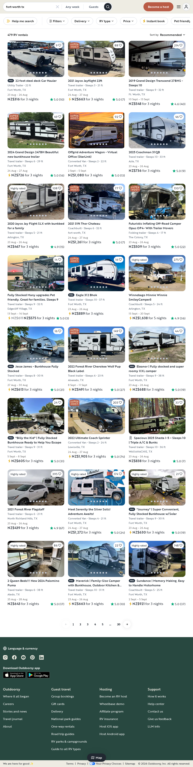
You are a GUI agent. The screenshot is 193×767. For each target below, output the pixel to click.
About (7, 726)
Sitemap (130, 763)
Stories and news (15, 711)
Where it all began (16, 696)
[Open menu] (183, 7)
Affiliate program (111, 711)
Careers (8, 704)
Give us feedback (160, 719)
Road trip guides (62, 734)
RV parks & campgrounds (69, 741)
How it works (157, 696)
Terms (70, 763)
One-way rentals (62, 726)
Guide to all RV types (66, 749)
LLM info (154, 726)
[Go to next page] (127, 624)
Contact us (155, 711)
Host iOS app (109, 726)
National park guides (66, 719)
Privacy (81, 763)
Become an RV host (113, 696)
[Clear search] (57, 7)
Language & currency (23, 648)
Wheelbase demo (112, 704)
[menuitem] (57, 21)
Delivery (57, 711)
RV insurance (109, 719)
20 (118, 624)
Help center (156, 704)
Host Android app (112, 734)
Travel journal (12, 719)
